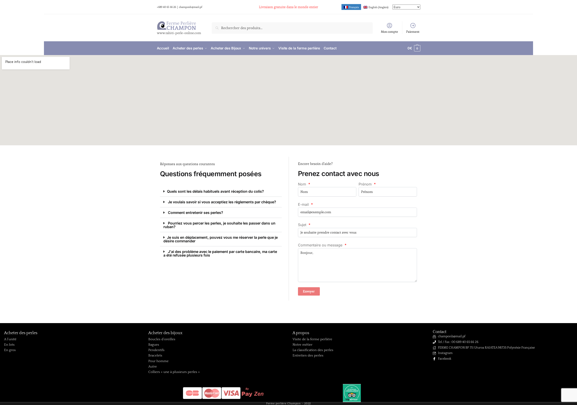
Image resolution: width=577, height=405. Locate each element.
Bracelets (155, 355)
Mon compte (389, 32)
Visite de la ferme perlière (312, 339)
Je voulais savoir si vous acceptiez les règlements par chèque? (221, 202)
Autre (152, 366)
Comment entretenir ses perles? (195, 212)
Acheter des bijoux (165, 333)
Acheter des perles (20, 333)
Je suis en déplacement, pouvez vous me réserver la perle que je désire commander (220, 239)
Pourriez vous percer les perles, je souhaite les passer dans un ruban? (219, 225)
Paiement (412, 32)
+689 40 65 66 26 (166, 7)
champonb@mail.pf (190, 7)
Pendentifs (156, 350)
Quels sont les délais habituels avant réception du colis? (215, 191)
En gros (10, 350)
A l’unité (10, 339)
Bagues (153, 345)
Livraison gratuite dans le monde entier (288, 7)
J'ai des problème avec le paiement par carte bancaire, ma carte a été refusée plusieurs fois (220, 253)
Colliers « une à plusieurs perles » (174, 372)
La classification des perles (313, 350)
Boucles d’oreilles (161, 339)
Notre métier (302, 345)
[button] (221, 191)
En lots (9, 345)
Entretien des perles (308, 355)
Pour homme (158, 361)
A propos (301, 333)
